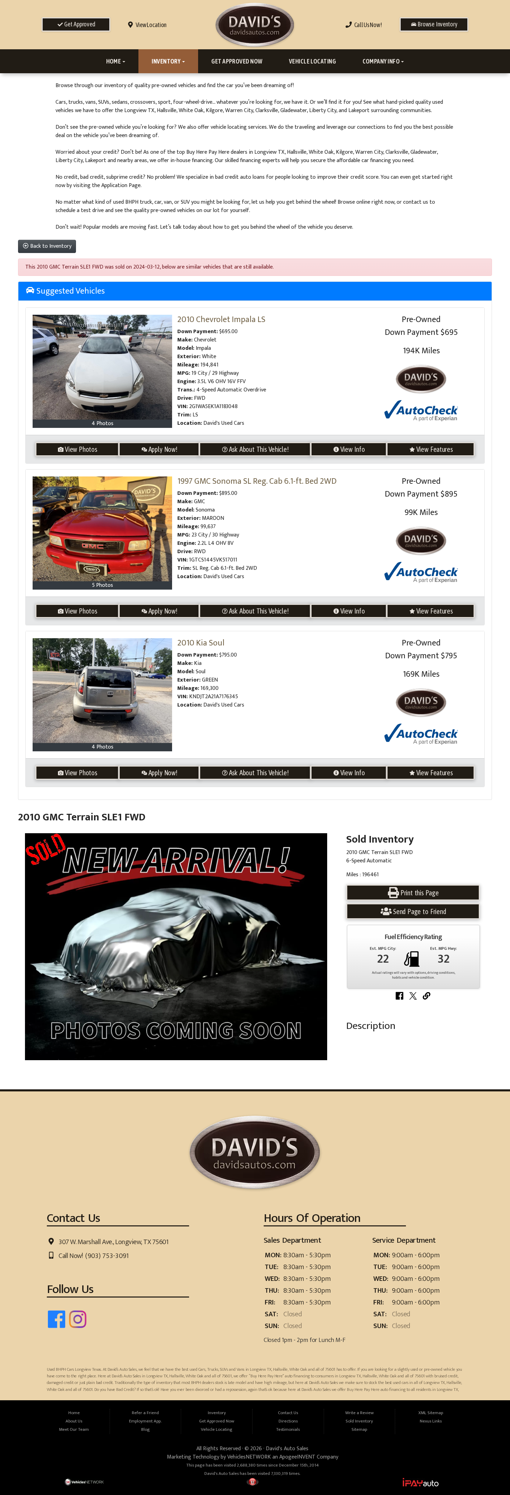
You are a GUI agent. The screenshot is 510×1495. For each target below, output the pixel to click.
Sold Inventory (359, 1421)
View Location (150, 24)
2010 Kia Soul (200, 643)
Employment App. (145, 1421)
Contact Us (288, 1413)
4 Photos (102, 423)
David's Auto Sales (287, 1448)
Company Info (382, 61)
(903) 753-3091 (106, 1256)
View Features (434, 449)
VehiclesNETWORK (249, 1457)
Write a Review (359, 1413)
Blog (145, 1429)
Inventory (166, 61)
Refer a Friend (145, 1413)
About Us (74, 1421)
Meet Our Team (74, 1429)
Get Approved (79, 24)
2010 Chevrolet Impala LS (221, 320)
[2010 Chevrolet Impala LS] (102, 367)
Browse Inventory (436, 24)
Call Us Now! (367, 24)
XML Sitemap (430, 1413)
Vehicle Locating (312, 61)
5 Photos (102, 585)
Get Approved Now (236, 61)
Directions (288, 1421)
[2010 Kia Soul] (102, 690)
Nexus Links (431, 1421)
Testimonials (288, 1429)
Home (114, 61)
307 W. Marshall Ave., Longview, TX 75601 (113, 1242)
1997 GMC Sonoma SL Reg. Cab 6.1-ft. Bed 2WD (257, 481)
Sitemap (359, 1429)
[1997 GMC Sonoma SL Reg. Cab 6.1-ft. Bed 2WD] (102, 528)
